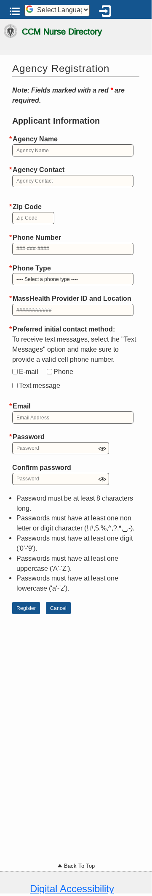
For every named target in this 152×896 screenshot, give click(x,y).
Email (21, 406)
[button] (15, 11)
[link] (106, 13)
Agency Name (35, 139)
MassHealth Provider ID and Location (72, 298)
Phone (63, 371)
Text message (39, 385)
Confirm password (41, 467)
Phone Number (37, 237)
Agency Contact (38, 169)
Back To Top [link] (78, 866)
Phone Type (32, 268)
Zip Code (27, 206)
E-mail (28, 371)
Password (29, 436)
